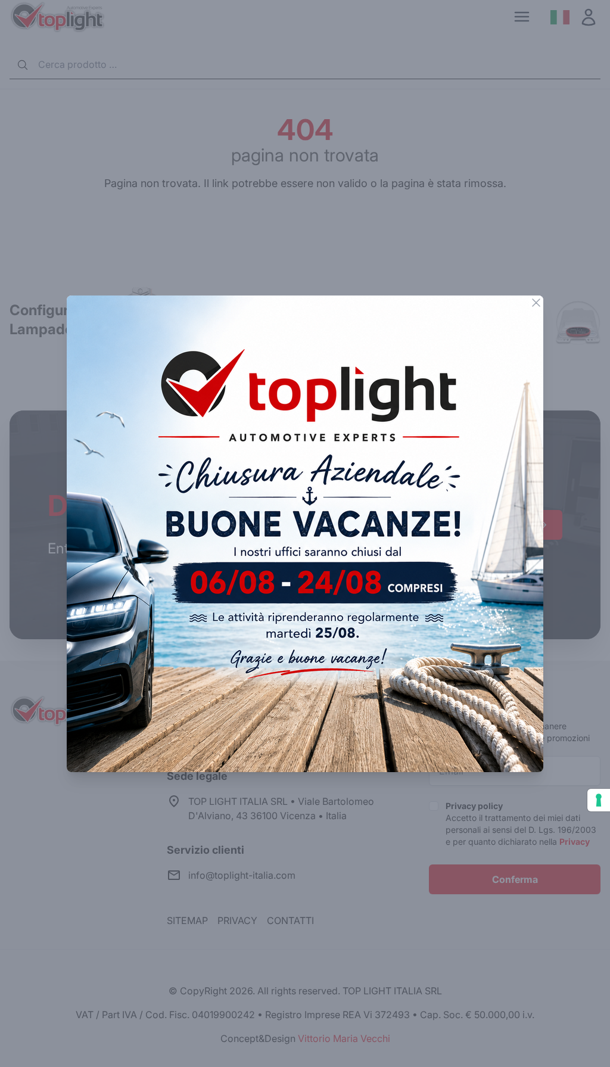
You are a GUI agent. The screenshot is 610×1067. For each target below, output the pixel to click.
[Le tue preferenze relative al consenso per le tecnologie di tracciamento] (598, 800)
